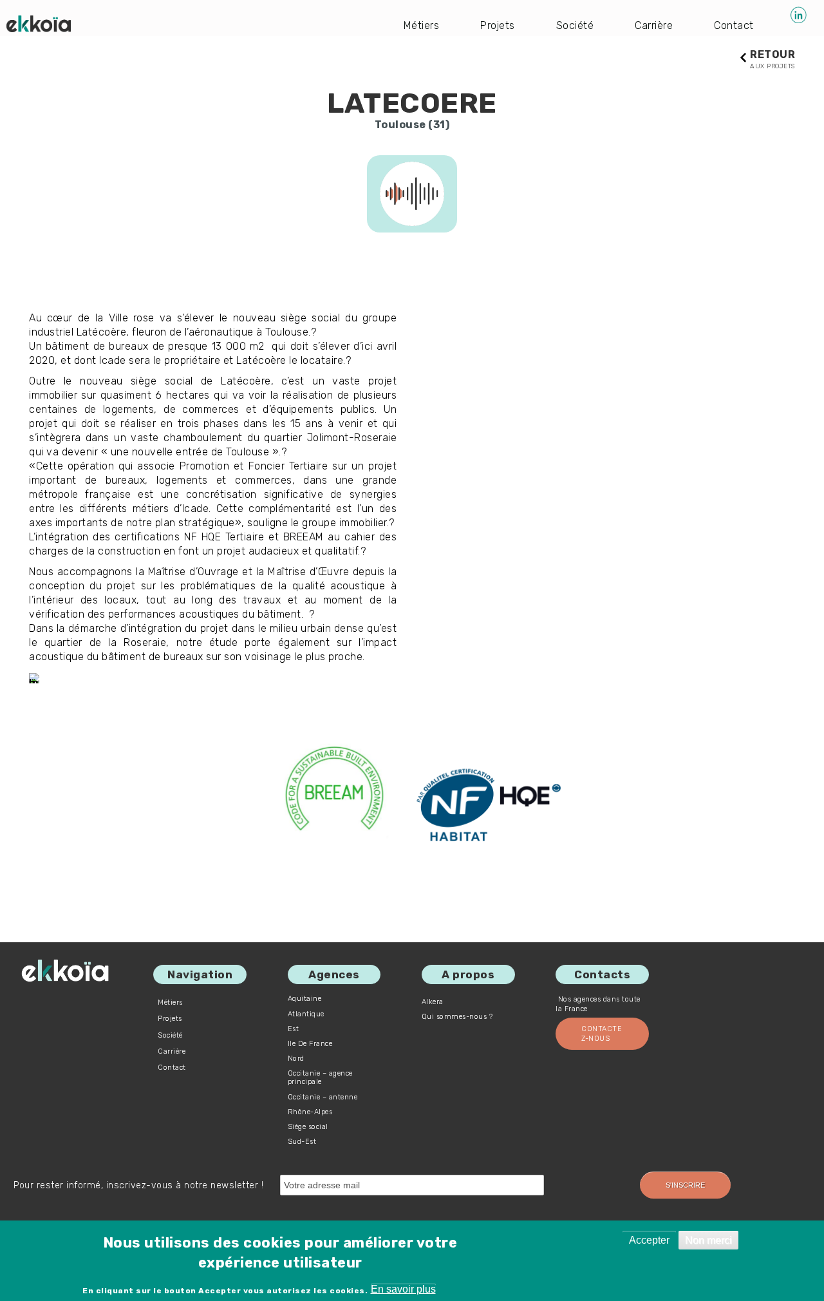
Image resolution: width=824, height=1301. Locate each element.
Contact (734, 25)
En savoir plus (403, 1289)
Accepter (649, 1240)
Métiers (422, 25)
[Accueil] (38, 24)
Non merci (708, 1240)
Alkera (433, 1002)
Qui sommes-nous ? (457, 1016)
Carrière (654, 25)
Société (575, 25)
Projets (497, 25)
